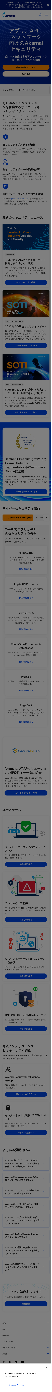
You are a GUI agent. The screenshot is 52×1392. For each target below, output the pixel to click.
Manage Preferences (11, 1385)
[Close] (46, 1367)
